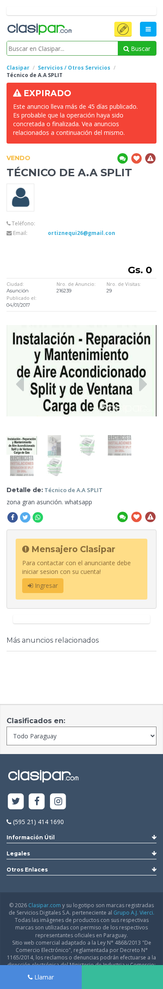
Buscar (139, 48)
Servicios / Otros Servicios (74, 67)
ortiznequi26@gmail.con (81, 233)
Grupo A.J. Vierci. (133, 912)
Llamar (43, 977)
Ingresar (45, 585)
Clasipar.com (44, 905)
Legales (18, 853)
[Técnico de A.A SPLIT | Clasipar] (22, 439)
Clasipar (18, 67)
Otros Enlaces (27, 869)
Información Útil (31, 837)
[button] (123, 29)
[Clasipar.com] (39, 29)
